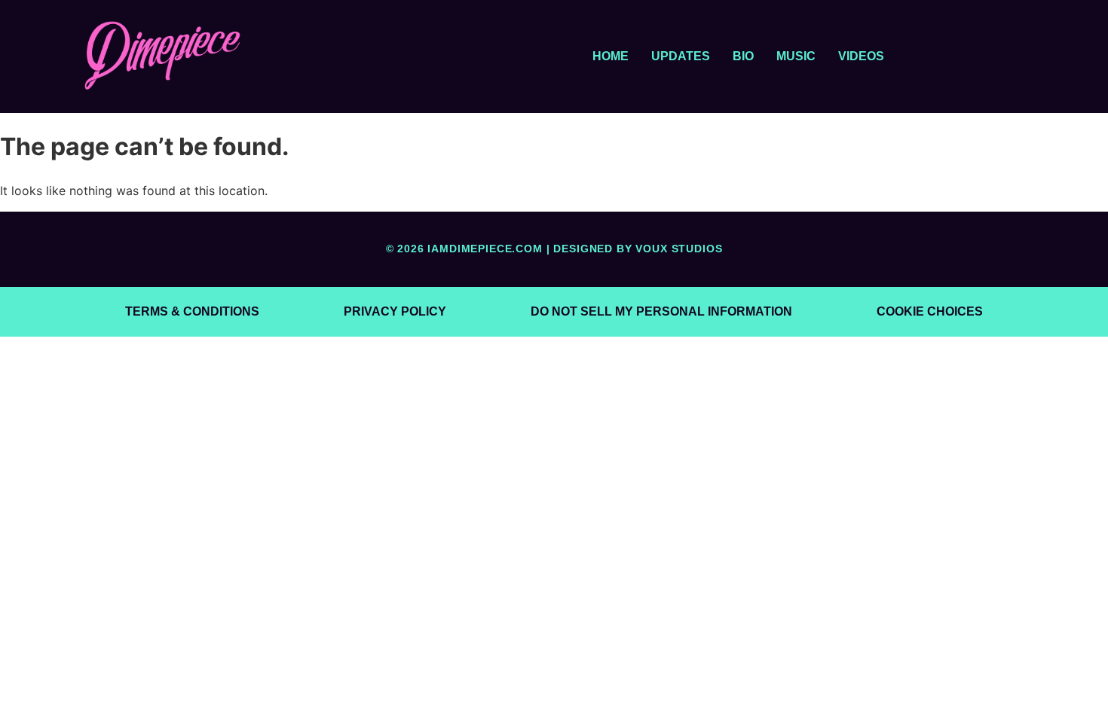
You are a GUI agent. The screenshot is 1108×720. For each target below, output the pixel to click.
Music (796, 56)
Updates (680, 56)
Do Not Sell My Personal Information (661, 311)
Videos (861, 56)
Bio (743, 56)
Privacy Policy (395, 311)
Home (610, 56)
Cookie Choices (930, 311)
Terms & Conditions (192, 311)
